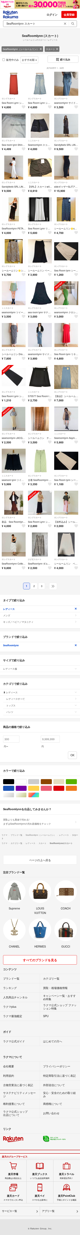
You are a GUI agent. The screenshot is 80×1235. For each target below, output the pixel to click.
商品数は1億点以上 (13, 1176)
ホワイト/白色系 (26, 782)
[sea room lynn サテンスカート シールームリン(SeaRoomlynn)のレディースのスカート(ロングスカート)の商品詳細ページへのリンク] (40, 293)
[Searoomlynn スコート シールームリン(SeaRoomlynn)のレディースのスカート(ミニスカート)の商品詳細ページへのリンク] (40, 126)
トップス (11, 705)
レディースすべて (15, 698)
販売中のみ (12, 60)
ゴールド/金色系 (26, 795)
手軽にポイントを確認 (66, 1197)
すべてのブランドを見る (40, 960)
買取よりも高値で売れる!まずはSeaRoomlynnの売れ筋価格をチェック (27, 821)
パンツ (9, 711)
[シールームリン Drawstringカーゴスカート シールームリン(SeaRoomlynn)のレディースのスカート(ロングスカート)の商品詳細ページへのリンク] (14, 335)
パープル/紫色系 (26, 788)
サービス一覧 (9, 1211)
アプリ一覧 (48, 1211)
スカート (50, 49)
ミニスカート (34, 140)
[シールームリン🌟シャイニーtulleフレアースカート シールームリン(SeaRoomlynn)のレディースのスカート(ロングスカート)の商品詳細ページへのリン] (14, 251)
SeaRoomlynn (11, 645)
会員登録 (69, 14)
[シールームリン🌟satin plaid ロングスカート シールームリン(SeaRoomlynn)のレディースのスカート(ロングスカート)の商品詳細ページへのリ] (66, 209)
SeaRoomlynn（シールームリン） (21, 49)
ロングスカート (8, 98)
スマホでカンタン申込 (13, 1197)
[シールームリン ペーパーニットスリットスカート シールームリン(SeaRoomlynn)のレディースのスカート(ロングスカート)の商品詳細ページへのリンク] (66, 544)
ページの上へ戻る (40, 860)
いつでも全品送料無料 (40, 1176)
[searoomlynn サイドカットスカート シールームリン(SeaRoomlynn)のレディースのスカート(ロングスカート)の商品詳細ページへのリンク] (66, 84)
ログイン (52, 14)
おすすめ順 (28, 60)
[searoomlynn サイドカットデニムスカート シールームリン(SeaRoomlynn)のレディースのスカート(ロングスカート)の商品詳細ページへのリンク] (40, 335)
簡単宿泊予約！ (66, 1176)
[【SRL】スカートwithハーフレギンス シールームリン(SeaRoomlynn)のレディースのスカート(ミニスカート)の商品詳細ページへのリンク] (40, 168)
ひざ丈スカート (35, 559)
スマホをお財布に (40, 1197)
